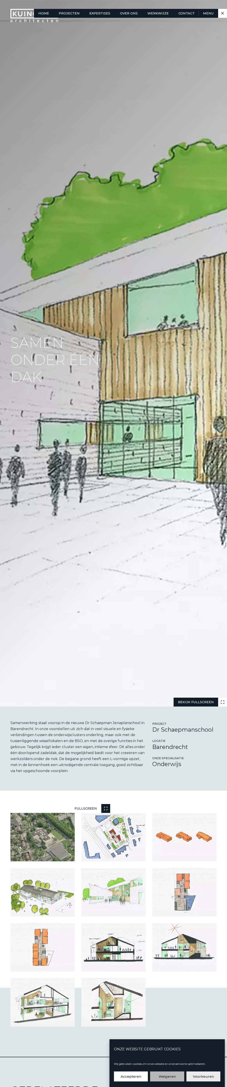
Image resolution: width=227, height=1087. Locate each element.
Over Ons (129, 13)
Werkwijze (158, 13)
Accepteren (131, 1076)
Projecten (69, 13)
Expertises (99, 13)
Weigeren (167, 1076)
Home (43, 13)
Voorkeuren (203, 1076)
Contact (186, 13)
